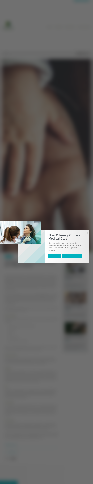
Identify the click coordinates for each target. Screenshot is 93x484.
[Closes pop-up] (86, 233)
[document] (46, 242)
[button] (54, 256)
